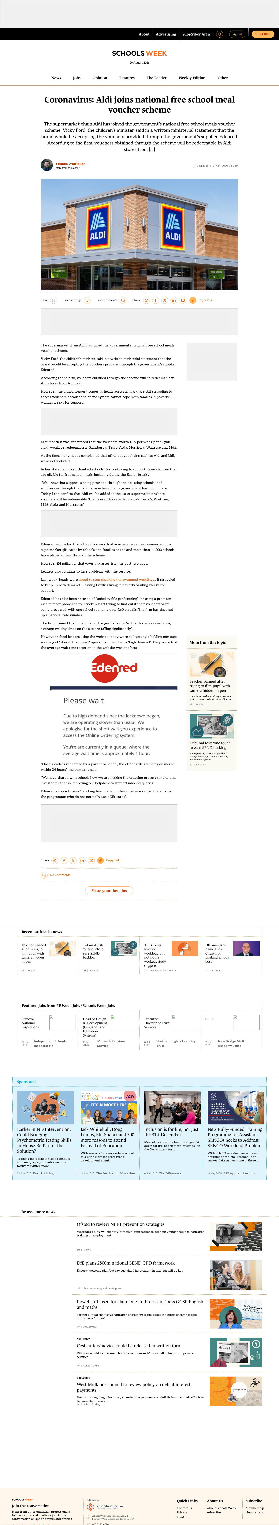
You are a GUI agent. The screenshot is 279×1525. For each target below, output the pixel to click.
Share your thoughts (109, 891)
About (144, 34)
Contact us (184, 1508)
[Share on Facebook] (155, 300)
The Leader (156, 78)
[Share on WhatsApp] (146, 300)
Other (223, 78)
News (56, 78)
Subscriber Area (196, 34)
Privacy (182, 1512)
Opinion (100, 78)
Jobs (76, 78)
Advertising (166, 34)
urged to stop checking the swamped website (114, 580)
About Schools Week (221, 1508)
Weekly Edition (192, 78)
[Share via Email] (183, 300)
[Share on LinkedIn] (173, 300)
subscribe (263, 34)
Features (127, 78)
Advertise (214, 1512)
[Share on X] (164, 300)
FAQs (180, 1517)
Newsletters (254, 1512)
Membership (255, 1508)
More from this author (68, 168)
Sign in (237, 34)
